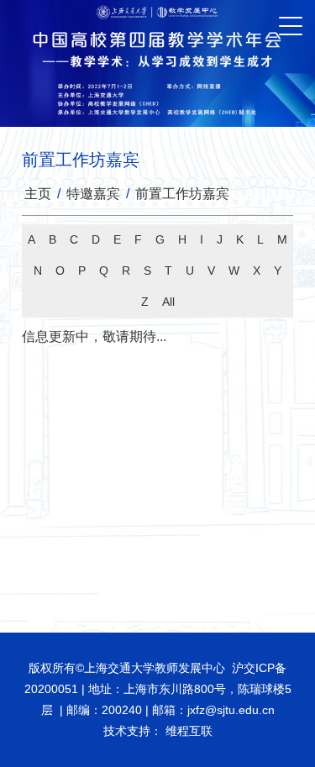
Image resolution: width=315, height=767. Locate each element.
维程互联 (187, 731)
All (168, 301)
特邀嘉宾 (93, 193)
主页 (37, 193)
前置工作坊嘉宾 (182, 193)
